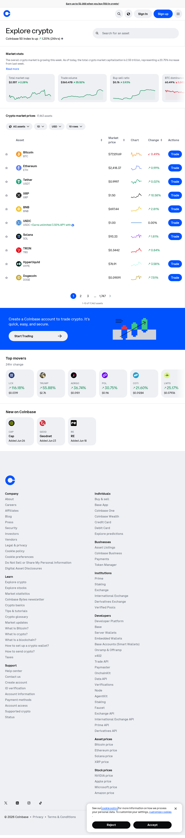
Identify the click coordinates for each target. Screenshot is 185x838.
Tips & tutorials (16, 611)
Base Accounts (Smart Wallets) (117, 644)
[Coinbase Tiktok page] (40, 803)
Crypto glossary (16, 617)
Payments (102, 559)
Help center (13, 671)
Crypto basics (15, 605)
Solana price (104, 756)
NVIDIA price (104, 775)
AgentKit (101, 696)
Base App (101, 505)
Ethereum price (106, 750)
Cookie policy (15, 551)
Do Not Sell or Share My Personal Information (38, 562)
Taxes (9, 657)
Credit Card (103, 522)
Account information (20, 694)
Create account (16, 682)
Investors (12, 534)
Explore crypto (15, 582)
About (9, 499)
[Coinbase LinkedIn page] (17, 803)
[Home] (7, 14)
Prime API (102, 725)
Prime (99, 578)
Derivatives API (106, 731)
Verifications (104, 684)
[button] (178, 14)
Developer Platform (109, 621)
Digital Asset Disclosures (23, 568)
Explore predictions (109, 534)
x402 (98, 656)
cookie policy (110, 808)
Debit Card (102, 528)
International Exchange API (114, 719)
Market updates (16, 622)
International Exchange (111, 596)
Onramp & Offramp (108, 650)
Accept (152, 825)
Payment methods (18, 700)
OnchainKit (103, 673)
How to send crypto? (20, 651)
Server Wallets (106, 632)
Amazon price (104, 793)
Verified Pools (105, 607)
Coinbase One (105, 510)
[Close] (175, 808)
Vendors (11, 539)
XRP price (102, 762)
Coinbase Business (108, 553)
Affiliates (12, 510)
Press (9, 522)
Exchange (102, 590)
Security (11, 528)
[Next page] (110, 296)
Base (98, 627)
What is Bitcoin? (16, 628)
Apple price (103, 781)
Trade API (101, 661)
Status (10, 717)
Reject (111, 825)
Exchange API (104, 713)
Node (98, 690)
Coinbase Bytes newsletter (24, 599)
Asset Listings (105, 547)
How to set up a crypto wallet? (27, 645)
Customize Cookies (160, 812)
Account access (16, 705)
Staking (100, 584)
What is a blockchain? (20, 640)
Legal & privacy (16, 545)
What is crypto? (16, 634)
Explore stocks (16, 588)
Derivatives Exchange (110, 601)
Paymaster (102, 667)
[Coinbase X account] (5, 803)
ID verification (15, 688)
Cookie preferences (19, 557)
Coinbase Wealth (107, 516)
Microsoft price (106, 787)
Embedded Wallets (108, 638)
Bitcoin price (104, 744)
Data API (101, 679)
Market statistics (17, 593)
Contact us (13, 676)
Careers (10, 505)
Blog (8, 516)
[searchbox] (140, 33)
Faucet (100, 707)
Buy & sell (102, 499)
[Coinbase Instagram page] (28, 803)
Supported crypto (18, 711)
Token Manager (106, 565)
